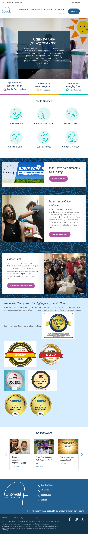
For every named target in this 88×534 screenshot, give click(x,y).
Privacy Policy (34, 518)
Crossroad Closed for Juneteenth (67, 458)
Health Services (35, 9)
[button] (27, 9)
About (60, 13)
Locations (47, 9)
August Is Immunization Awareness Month (19, 460)
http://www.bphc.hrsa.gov (33, 524)
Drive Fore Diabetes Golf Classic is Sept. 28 (44, 460)
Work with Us (58, 9)
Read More (15, 466)
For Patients (22, 9)
